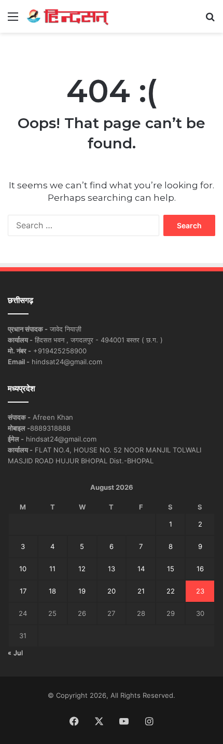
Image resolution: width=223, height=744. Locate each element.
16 (200, 568)
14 (141, 568)
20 (111, 591)
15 (170, 568)
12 (82, 568)
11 (52, 568)
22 (170, 591)
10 (22, 568)
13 (111, 568)
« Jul (15, 653)
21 (141, 591)
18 (52, 591)
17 (23, 591)
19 (82, 591)
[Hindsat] (67, 16)
